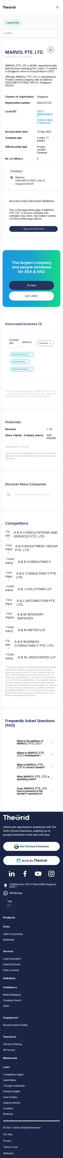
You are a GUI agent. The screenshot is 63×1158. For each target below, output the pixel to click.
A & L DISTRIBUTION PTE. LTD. (36, 603)
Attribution (8, 1153)
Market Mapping (12, 994)
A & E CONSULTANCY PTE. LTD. (36, 575)
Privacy (7, 1140)
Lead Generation (12, 958)
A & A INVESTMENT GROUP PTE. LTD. (36, 548)
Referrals (8, 1114)
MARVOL (27, 342)
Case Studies (10, 1097)
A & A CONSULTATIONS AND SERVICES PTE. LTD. (36, 534)
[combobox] (33, 494)
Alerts (6, 1006)
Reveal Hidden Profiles (15, 1025)
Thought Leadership (14, 1085)
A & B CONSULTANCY (34, 562)
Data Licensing (11, 970)
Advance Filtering (12, 1044)
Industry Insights (11, 1091)
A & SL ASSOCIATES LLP (36, 657)
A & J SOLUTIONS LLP (35, 589)
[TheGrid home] (9, 7)
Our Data (8, 1134)
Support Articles (11, 1102)
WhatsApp (15, 893)
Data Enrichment (11, 964)
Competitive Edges (13, 1074)
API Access (9, 1050)
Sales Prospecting (13, 934)
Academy (8, 1108)
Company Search (12, 1000)
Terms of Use (10, 1147)
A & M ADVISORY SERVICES (30, 616)
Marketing (8, 939)
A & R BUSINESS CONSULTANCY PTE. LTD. (34, 643)
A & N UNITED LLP (31, 630)
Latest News (9, 1080)
